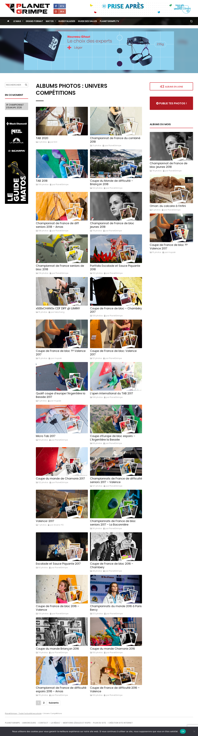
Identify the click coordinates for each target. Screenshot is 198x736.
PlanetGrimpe (12, 722)
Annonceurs (29, 722)
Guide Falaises (66, 21)
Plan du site (99, 722)
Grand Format (34, 21)
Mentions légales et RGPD (77, 722)
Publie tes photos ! (173, 103)
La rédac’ (55, 722)
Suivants (54, 702)
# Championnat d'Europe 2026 (15, 106)
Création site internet (120, 722)
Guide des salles (87, 21)
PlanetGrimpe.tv (109, 21)
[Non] (194, 731)
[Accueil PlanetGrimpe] (8, 21)
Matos (50, 21)
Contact (43, 722)
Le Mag (17, 21)
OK (182, 731)
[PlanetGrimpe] (27, 9)
